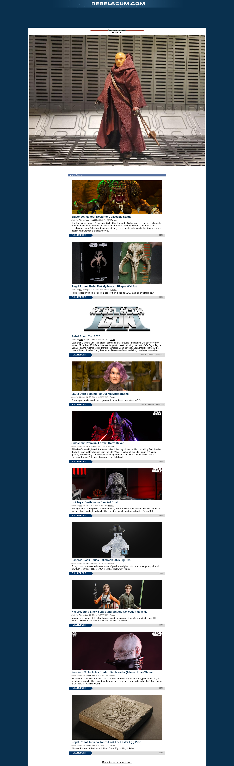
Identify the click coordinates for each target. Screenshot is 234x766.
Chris (81, 340)
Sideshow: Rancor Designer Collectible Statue (101, 216)
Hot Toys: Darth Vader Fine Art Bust (94, 502)
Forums (114, 220)
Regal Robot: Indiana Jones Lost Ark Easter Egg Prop (106, 742)
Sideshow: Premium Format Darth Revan (97, 443)
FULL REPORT (79, 235)
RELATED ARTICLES (156, 355)
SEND (161, 235)
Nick (80, 220)
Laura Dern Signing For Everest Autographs (100, 393)
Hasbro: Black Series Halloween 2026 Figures (101, 560)
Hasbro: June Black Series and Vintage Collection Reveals (109, 611)
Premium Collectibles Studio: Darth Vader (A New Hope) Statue (112, 672)
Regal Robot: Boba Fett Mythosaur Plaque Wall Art (104, 286)
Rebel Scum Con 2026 (85, 336)
